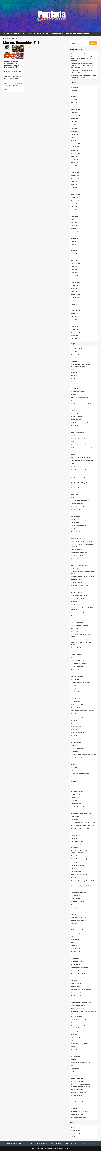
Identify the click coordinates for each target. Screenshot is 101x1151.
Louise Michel (75, 816)
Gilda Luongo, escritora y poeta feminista (82, 663)
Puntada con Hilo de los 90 (78, 974)
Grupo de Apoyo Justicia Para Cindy (80, 682)
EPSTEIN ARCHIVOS (76, 592)
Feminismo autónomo (77, 622)
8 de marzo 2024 (75, 355)
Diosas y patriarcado (76, 559)
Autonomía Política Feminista (79, 416)
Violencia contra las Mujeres (78, 1092)
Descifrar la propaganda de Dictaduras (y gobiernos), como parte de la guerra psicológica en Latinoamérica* (83, 65)
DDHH (73, 535)
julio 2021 (74, 241)
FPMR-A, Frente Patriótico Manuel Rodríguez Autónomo (83, 643)
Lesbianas (74, 764)
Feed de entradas (75, 1130)
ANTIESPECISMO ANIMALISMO (80, 397)
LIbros (73, 797)
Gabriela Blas (74, 657)
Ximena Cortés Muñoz (77, 1114)
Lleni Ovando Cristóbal (77, 806)
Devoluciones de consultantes (79, 552)
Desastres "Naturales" (77, 549)
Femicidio (73, 604)
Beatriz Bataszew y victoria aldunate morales (83, 422)
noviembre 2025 (75, 112)
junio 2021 (74, 244)
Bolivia (73, 435)
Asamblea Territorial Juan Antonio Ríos (81, 407)
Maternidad (74, 847)
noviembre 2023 (75, 172)
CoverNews (58, 1148)
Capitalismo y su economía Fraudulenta (81, 448)
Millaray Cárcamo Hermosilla (79, 874)
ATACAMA (74, 410)
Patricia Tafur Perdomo (77, 926)
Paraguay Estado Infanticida (78, 920)
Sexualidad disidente (76, 1016)
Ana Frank (74, 375)
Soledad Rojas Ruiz (76, 1031)
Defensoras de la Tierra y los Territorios (81, 541)
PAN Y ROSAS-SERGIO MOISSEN (80, 917)
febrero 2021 (74, 257)
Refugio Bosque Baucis (77, 992)
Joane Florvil (74, 713)
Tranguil (73, 1059)
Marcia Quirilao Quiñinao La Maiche (81, 828)
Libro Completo (75, 794)
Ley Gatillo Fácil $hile (77, 791)
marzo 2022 (74, 216)
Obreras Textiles (75, 911)
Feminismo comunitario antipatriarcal (81, 625)
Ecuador (73, 562)
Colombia (73, 491)
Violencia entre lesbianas (78, 1098)
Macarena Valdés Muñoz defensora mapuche (83, 822)
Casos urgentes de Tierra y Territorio (81, 457)
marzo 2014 (74, 275)
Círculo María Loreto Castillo (79, 470)
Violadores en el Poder (77, 1089)
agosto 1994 (74, 335)
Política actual (75, 945)
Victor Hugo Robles (76, 1075)
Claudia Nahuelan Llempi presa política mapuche (81, 473)
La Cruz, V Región (76, 742)
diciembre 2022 (75, 194)
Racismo (73, 977)
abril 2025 (74, 131)
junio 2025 (74, 125)
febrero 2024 (74, 162)
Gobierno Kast (75, 679)
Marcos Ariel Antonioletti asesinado (81, 832)
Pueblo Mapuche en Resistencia (79, 967)
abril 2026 (74, 96)
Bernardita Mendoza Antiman (79, 426)
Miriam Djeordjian (76, 877)
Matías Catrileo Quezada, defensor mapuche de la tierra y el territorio (84, 851)
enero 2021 (74, 260)
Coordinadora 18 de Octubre (79, 510)
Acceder (73, 1127)
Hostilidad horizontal (77, 704)
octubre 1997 (75, 301)
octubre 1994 (75, 329)
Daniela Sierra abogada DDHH (79, 525)
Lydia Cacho (74, 819)
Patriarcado (74, 923)
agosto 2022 (74, 203)
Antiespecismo (75, 394)
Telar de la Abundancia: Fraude (79, 1043)
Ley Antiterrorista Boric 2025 (79, 788)
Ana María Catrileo (76, 378)
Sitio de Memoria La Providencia (80, 1019)
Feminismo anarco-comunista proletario (82, 616)
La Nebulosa (74, 751)
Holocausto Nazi (75, 701)
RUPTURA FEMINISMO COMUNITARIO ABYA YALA (83, 1012)
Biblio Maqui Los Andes (77, 432)
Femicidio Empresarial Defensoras (80, 612)
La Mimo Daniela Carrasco (78, 748)
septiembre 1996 (75, 307)
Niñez (72, 904)
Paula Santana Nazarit (77, 930)
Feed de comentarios (76, 1133)
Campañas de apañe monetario (79, 444)
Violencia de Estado (76, 1095)
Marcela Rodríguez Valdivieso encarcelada (82, 825)
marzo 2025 (74, 134)
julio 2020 (74, 266)
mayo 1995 (74, 320)
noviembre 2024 (75, 147)
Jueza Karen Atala (76, 726)
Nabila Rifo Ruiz (75, 895)
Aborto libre (74, 358)
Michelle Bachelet (76, 871)
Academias (74, 361)
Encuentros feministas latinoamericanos (82, 589)
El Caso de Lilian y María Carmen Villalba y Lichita (82, 572)
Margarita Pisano (75, 835)
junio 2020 (74, 269)
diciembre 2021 (75, 225)
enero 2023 (74, 191)
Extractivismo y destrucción (78, 598)
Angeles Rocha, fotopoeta (78, 391)
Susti (72, 1040)
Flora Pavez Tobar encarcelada (79, 639)
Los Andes (74, 810)
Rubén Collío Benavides (77, 1008)
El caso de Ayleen (75, 568)
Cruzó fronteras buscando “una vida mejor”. (83, 53)
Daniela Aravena (75, 519)
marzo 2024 (74, 159)
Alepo (72, 369)
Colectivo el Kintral (76, 488)
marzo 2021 (74, 253)
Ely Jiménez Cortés (76, 579)
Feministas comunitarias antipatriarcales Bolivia (82, 635)
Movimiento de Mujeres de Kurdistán (81, 886)
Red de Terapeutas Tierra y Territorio (81, 989)
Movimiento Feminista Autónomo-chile (81, 889)
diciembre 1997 (75, 294)
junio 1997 (74, 304)
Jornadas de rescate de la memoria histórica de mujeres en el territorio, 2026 (83, 76)
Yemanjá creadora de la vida (78, 1117)
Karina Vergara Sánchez (77, 739)
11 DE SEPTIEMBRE (76, 348)
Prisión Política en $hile (77, 961)
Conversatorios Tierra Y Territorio (80, 506)
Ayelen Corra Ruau (76, 419)
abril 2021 (74, 250)
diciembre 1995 (75, 310)
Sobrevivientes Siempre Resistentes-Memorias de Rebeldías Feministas (83, 1026)
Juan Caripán (74, 720)
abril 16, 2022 (8, 69)
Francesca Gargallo (76, 647)
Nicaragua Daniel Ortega (77, 901)
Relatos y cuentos (76, 999)
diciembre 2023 (75, 169)
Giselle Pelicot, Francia (77, 666)
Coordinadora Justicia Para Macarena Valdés (83, 513)
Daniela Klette (75, 522)
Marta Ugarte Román (77, 841)
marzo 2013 (74, 279)
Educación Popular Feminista (79, 565)
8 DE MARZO (74, 351)
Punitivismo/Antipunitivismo (79, 970)
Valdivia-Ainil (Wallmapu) (78, 1071)
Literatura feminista (76, 803)
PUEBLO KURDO (75, 964)
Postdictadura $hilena (10, 57)
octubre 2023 (75, 175)
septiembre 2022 (75, 200)
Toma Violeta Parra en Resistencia (80, 1053)
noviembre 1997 (75, 297)
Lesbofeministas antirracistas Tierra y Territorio (81, 780)
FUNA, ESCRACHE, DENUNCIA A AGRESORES (83, 651)
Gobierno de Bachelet (77, 669)
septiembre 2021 (75, 235)
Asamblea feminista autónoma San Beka (82, 404)
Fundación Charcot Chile (78, 654)
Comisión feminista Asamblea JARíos (81, 500)
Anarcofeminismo (76, 385)
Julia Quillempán (75, 735)
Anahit (73, 382)
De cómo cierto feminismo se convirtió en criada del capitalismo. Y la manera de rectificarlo (82, 58)
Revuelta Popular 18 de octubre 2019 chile (82, 1002)
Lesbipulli (73, 770)
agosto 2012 (74, 288)
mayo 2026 (74, 93)
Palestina (73, 914)
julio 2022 (74, 206)
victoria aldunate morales (78, 1078)
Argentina (74, 400)
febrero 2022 (74, 219)
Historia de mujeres (76, 695)
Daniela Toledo (75, 528)
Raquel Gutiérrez (75, 986)
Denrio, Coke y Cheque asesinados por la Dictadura (82, 545)
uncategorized (75, 1068)
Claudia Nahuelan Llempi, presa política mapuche (81, 478)
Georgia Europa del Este (77, 660)
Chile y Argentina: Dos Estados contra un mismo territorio (82, 71)
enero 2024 (74, 165)
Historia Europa (75, 698)
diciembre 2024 (75, 143)
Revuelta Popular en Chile (78, 1005)
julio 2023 (74, 181)
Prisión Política (75, 958)
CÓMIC (73, 497)
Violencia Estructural (77, 1102)
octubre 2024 (75, 150)
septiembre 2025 (75, 115)
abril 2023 (74, 187)
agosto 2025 (74, 118)
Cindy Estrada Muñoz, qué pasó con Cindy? (82, 460)
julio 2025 (74, 121)
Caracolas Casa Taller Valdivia (79, 451)
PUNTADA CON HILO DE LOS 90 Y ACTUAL (14, 34)
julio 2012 (74, 291)
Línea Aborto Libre (76, 800)
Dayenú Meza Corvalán (77, 532)
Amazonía (74, 372)
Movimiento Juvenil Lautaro (11, 55)
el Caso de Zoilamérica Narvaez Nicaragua (82, 576)
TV (72, 1065)
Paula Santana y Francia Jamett (79, 933)
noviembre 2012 (75, 282)
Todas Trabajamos (76, 1049)
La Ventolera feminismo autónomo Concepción (84, 754)
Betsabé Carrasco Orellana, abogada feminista (83, 429)
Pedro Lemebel (75, 939)
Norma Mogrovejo (76, 908)
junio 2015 (74, 272)
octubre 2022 (75, 197)
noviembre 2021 (75, 228)
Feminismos (74, 631)
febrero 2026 (74, 103)
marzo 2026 (74, 99)
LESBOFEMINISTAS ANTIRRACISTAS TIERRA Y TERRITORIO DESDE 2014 (45, 34)
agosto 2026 (74, 87)
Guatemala (74, 685)
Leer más (6, 89)
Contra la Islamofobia (77, 503)
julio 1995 (74, 316)
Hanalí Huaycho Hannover (78, 691)
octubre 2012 (75, 285)
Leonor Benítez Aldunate (78, 758)
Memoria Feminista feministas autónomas (77, 34)
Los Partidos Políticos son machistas (81, 813)
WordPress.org (75, 1137)
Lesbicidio (74, 767)
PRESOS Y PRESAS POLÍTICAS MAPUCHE (82, 955)
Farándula (74, 601)
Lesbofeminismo (75, 776)
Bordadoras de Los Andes (78, 438)
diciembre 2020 (75, 263)
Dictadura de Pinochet (77, 555)
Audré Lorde (74, 413)
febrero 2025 (74, 137)
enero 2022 (74, 222)
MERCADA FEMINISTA (77, 865)
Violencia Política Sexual (77, 1105)
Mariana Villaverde (76, 838)
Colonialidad (74, 494)
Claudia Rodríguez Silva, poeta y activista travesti (82, 483)
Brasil (72, 441)
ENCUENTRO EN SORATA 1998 (79, 585)
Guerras (73, 688)
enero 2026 (74, 106)
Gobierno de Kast (76, 673)
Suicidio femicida (75, 1037)
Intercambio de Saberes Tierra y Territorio (82, 710)
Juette (73, 723)
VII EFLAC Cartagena (77, 1081)
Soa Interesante (75, 1023)
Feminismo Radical (76, 628)
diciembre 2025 (75, 109)
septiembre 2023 (75, 178)
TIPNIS (73, 1046)
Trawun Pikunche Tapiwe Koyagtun (80, 1062)
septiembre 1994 (75, 332)
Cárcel (73, 454)
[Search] (97, 33)
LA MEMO (74, 745)
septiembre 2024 (75, 153)
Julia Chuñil (74, 729)
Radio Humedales (76, 983)
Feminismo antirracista (77, 619)
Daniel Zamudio (75, 516)
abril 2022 (74, 213)
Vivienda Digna (75, 1108)
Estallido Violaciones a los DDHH (80, 595)
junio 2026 (74, 90)
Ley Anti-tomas (75, 784)
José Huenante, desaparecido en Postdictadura (83, 717)
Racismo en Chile (75, 980)
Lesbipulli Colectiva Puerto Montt (80, 773)
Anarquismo (74, 388)
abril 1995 (74, 323)
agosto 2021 (74, 238)
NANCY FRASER (75, 898)
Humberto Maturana (76, 707)
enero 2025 (74, 140)
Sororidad (74, 1034)
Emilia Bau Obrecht (76, 582)
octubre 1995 (75, 313)
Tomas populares (75, 1056)
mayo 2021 (74, 247)
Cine (72, 463)
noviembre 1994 (75, 326)
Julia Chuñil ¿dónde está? (78, 732)
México (73, 868)
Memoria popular (75, 862)
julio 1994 (74, 338)
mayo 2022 (74, 209)
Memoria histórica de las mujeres (80, 859)
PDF (19, 55)
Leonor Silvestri (75, 761)
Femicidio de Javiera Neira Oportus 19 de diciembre (82, 608)
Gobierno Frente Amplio (77, 676)
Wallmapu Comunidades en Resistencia (81, 1111)
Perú (72, 942)
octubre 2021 (75, 231)
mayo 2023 (74, 184)
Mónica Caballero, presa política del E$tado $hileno (82, 881)
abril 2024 (74, 156)
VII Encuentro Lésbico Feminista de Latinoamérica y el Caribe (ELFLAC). (80, 1085)
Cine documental (75, 466)
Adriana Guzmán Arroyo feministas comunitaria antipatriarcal (80, 365)
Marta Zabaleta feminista (78, 844)
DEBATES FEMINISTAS (77, 538)
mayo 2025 (74, 128)
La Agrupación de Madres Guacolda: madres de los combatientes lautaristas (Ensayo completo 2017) (11, 64)
